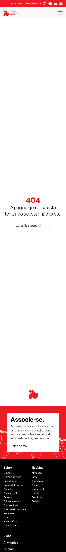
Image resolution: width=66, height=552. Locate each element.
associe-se (30, 3)
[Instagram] (44, 4)
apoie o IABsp (16, 3)
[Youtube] (55, 4)
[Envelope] (61, 4)
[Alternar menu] (60, 13)
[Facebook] (50, 4)
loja (39, 3)
